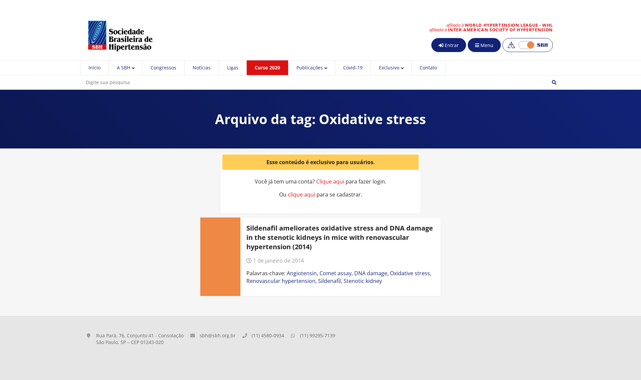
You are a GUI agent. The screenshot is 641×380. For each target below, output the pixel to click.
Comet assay (335, 273)
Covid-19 (353, 67)
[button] (554, 82)
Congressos (163, 67)
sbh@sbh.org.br (218, 335)
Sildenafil (329, 281)
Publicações (309, 67)
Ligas (232, 67)
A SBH (123, 67)
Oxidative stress (410, 273)
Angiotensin (302, 273)
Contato (428, 67)
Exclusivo (389, 67)
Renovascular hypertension (280, 281)
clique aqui (301, 194)
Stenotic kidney (363, 281)
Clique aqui (330, 181)
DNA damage (370, 273)
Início (94, 67)
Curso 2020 (267, 67)
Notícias (202, 67)
